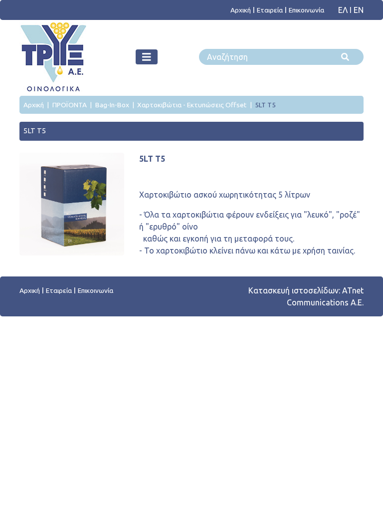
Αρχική (240, 10)
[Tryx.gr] (52, 57)
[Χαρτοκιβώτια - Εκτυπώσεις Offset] (147, 56)
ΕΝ (359, 9)
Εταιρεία (270, 10)
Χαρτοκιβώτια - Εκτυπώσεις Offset (191, 105)
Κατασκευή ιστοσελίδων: (294, 290)
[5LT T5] (71, 204)
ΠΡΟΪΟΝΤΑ (69, 105)
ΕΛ (344, 9)
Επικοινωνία (306, 10)
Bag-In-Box (112, 105)
